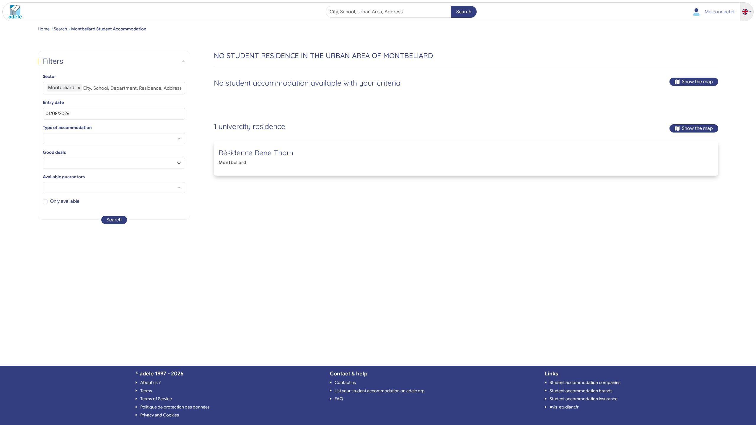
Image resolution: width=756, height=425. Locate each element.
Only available (64, 201)
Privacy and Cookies (159, 415)
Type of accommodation (67, 127)
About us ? (150, 382)
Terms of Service (156, 398)
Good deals (54, 152)
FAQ (339, 398)
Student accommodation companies (585, 382)
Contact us (345, 382)
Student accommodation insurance (583, 398)
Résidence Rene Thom (256, 152)
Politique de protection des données (175, 407)
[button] (747, 12)
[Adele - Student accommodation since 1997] (13, 12)
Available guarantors (64, 176)
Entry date (53, 102)
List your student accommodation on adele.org (380, 390)
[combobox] (389, 11)
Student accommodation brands (581, 390)
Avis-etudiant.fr (564, 407)
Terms (146, 390)
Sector (49, 76)
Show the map (697, 82)
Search (463, 12)
